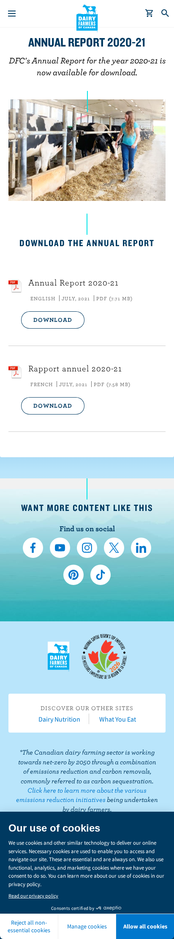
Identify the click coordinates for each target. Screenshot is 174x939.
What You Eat (117, 719)
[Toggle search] (165, 13)
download (52, 319)
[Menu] (11, 13)
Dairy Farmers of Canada (87, 17)
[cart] (149, 13)
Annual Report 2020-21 (73, 282)
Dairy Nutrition (59, 719)
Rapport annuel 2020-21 (75, 368)
